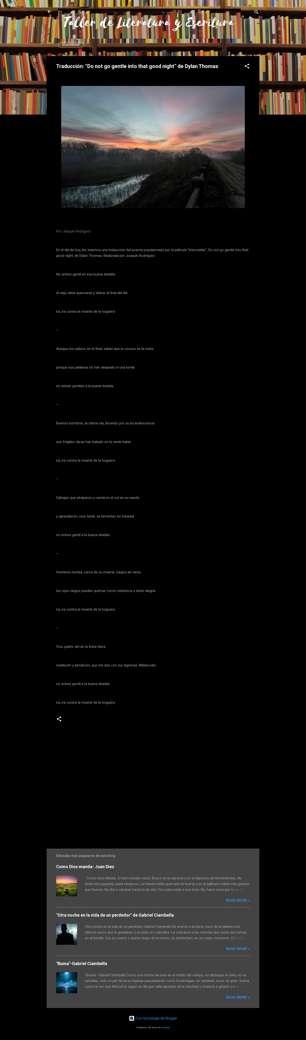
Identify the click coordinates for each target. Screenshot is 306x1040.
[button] (247, 67)
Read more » (238, 900)
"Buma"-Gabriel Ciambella (81, 963)
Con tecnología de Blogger (156, 1018)
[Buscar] (256, 13)
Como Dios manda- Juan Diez (85, 866)
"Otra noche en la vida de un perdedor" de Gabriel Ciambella (115, 915)
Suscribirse (71, 45)
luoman (166, 1027)
